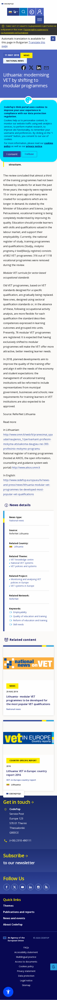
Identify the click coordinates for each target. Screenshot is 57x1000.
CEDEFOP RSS (46, 887)
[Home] (8, 4)
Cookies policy (26, 966)
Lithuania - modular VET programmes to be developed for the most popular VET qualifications (28, 700)
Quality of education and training (30, 616)
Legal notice (26, 980)
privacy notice (34, 146)
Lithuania (18, 546)
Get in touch (16, 802)
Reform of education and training (30, 620)
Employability (20, 612)
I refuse (29, 154)
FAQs (26, 947)
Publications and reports (18, 912)
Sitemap (26, 985)
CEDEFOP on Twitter (14, 887)
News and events (14, 918)
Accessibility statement (26, 952)
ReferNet (14, 598)
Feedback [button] (53, 967)
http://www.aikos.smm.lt (26, 467)
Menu (39, 19)
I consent (11, 154)
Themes (8, 905)
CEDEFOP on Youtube (22, 887)
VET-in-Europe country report (21, 779)
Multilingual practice (26, 956)
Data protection (26, 975)
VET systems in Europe (22, 585)
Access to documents (26, 961)
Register (40, 12)
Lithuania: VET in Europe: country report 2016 (26, 773)
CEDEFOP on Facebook (6, 887)
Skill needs (18, 624)
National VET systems (22, 562)
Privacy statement (26, 971)
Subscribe (13, 855)
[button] (23, 68)
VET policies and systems (24, 566)
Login (32, 12)
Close (53, 38)
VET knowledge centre (22, 559)
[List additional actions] (16, 12)
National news (16, 520)
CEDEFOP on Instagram (38, 887)
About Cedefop (12, 924)
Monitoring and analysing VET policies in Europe (26, 581)
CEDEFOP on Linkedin (30, 887)
